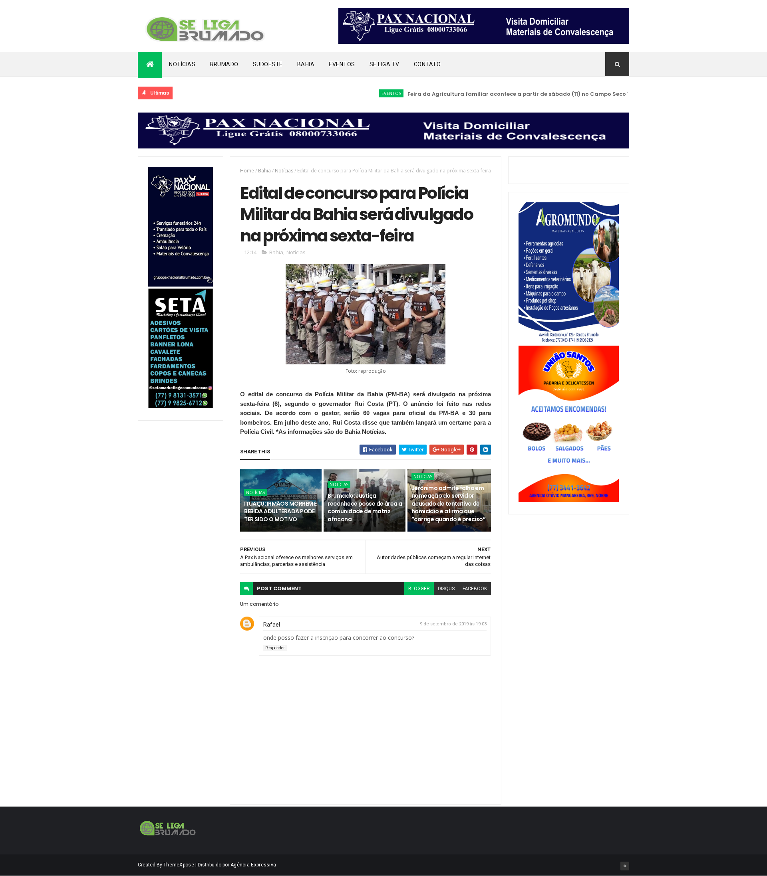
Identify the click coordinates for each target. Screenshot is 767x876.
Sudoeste (268, 64)
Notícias (182, 64)
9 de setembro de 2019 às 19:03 (453, 624)
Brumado (224, 64)
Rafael (271, 624)
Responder (275, 648)
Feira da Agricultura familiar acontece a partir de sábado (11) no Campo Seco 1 (499, 94)
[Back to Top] (624, 866)
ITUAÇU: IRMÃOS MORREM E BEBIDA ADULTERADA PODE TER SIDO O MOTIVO (280, 511)
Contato (427, 64)
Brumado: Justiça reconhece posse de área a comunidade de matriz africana (365, 507)
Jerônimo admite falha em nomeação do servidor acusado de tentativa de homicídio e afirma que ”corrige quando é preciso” (448, 503)
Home (247, 170)
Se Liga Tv (384, 64)
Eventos (342, 64)
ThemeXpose (178, 865)
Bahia (306, 64)
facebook (475, 588)
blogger (419, 588)
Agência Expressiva (253, 865)
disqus (446, 588)
